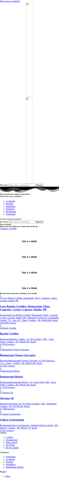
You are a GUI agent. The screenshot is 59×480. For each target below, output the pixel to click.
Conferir (8, 247)
